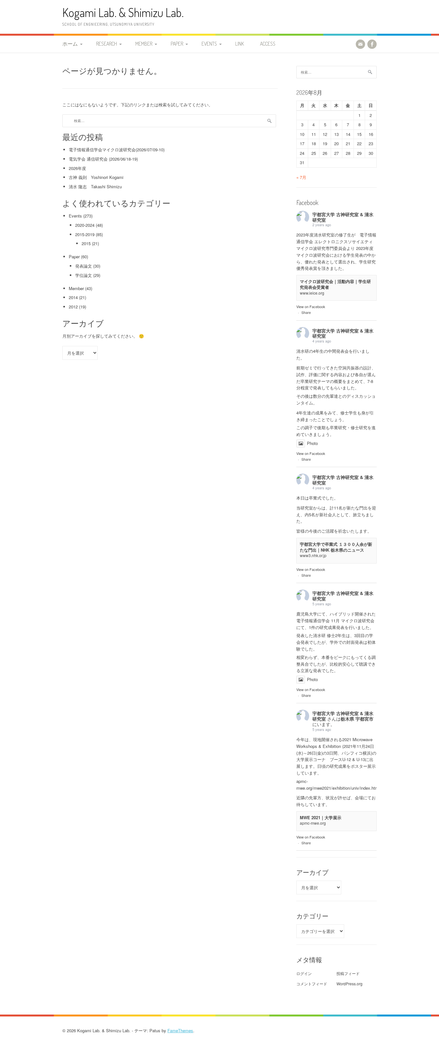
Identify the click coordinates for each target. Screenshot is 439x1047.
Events (209, 43)
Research (106, 43)
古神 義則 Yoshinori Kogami (96, 177)
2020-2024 (84, 225)
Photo (312, 443)
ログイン (304, 973)
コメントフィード (311, 983)
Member (143, 43)
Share (306, 312)
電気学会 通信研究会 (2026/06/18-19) (103, 159)
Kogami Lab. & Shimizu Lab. (123, 12)
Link (239, 43)
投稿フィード (348, 973)
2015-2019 (84, 234)
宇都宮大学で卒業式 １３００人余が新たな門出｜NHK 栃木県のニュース (336, 547)
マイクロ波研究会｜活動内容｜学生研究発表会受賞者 (335, 284)
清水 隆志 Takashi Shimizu (95, 186)
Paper (177, 43)
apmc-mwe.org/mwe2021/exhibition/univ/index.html (338, 784)
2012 (73, 307)
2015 (86, 243)
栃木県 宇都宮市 (357, 718)
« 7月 (301, 177)
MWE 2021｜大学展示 (320, 817)
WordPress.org (349, 983)
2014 (73, 297)
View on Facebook (310, 306)
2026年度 (77, 168)
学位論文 (83, 275)
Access (267, 43)
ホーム (70, 43)
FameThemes (180, 1030)
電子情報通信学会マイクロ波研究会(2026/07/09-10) (117, 149)
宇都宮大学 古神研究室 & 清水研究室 (342, 217)
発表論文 (83, 266)
